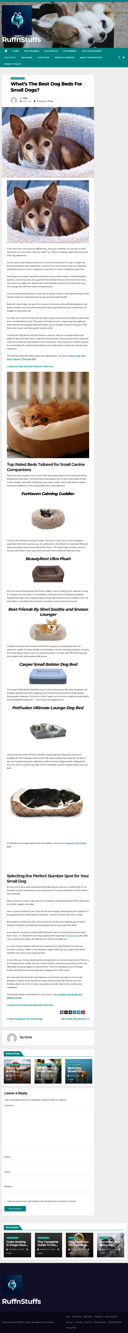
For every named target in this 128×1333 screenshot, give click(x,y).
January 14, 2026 (48, 1249)
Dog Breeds (70, 51)
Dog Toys (10, 57)
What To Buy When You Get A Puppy (47, 1071)
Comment (9, 1105)
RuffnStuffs (21, 39)
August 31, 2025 (78, 1249)
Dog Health (51, 51)
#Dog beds (41, 101)
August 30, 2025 (109, 1249)
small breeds (73, 936)
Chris (25, 98)
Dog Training (31, 51)
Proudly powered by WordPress (13, 1322)
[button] (119, 57)
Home (16, 51)
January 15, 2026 (17, 1249)
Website (8, 1186)
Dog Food (43, 57)
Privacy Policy (13, 64)
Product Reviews (64, 57)
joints (82, 283)
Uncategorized (12, 1237)
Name (7, 1157)
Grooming (26, 57)
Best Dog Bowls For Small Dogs (26, 1019)
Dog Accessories (92, 51)
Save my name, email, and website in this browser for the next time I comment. (42, 1201)
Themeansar (48, 1322)
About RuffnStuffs (91, 57)
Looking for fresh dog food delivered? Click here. (30, 366)
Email (7, 1172)
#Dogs (50, 101)
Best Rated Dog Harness (74, 1019)
